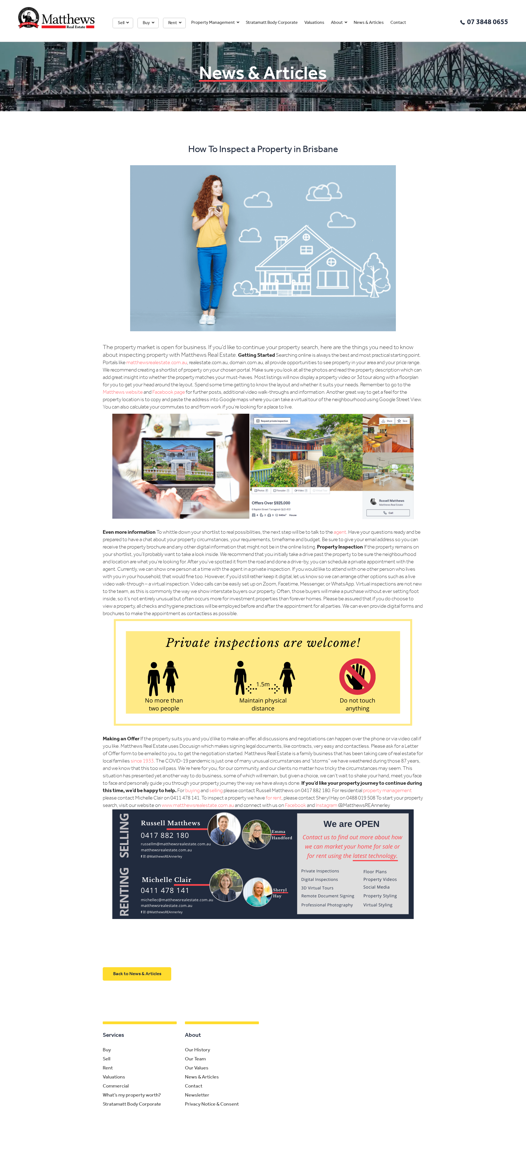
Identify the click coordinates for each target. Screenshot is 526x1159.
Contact (398, 23)
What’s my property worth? (132, 1095)
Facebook (295, 805)
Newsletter (197, 1095)
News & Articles (369, 23)
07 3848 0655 (487, 22)
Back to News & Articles (137, 974)
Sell (121, 23)
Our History (197, 1050)
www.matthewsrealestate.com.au (198, 805)
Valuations (314, 23)
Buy (146, 23)
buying (192, 790)
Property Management (213, 23)
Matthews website (123, 392)
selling (216, 790)
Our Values (196, 1068)
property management (387, 790)
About (337, 23)
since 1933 (142, 761)
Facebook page (168, 392)
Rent (172, 23)
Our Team (195, 1059)
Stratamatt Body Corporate (272, 23)
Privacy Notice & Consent (212, 1104)
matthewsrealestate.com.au (156, 363)
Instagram (326, 805)
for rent (274, 798)
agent (340, 532)
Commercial (116, 1086)
